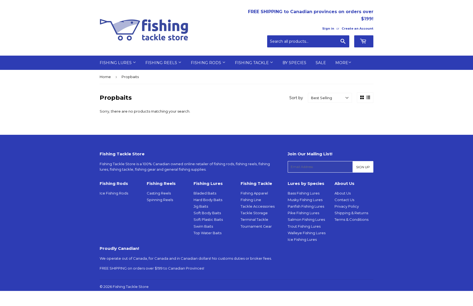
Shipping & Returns (351, 213)
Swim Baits (203, 226)
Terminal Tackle (254, 219)
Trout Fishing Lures (304, 226)
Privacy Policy (346, 206)
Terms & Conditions (351, 219)
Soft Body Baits (207, 213)
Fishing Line (251, 200)
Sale (321, 62)
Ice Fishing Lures (302, 239)
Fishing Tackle (252, 62)
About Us (342, 193)
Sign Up (363, 167)
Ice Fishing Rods (114, 193)
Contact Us (344, 200)
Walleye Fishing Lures (306, 233)
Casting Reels (159, 193)
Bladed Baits (205, 193)
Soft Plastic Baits (208, 219)
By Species (294, 62)
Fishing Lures (116, 62)
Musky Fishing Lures (305, 200)
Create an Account (357, 28)
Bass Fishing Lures (303, 193)
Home (105, 77)
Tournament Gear (256, 226)
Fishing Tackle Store (131, 286)
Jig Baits (201, 206)
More (341, 62)
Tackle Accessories (258, 206)
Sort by (296, 97)
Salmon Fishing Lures (306, 219)
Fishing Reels (161, 62)
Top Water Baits (207, 233)
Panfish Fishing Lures (306, 206)
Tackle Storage (254, 213)
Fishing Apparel (254, 193)
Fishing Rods (206, 62)
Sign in (328, 28)
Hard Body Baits (208, 200)
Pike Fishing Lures (303, 213)
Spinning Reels (160, 200)
